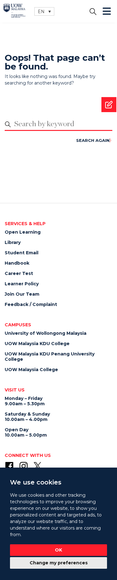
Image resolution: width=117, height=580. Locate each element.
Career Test (19, 273)
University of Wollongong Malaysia (45, 333)
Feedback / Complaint (31, 304)
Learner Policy (22, 284)
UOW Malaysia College (31, 369)
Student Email (21, 253)
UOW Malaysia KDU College (37, 343)
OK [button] (58, 550)
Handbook (17, 263)
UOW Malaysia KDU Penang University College (50, 356)
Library (13, 242)
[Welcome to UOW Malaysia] (14, 10)
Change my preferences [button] (59, 563)
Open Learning (23, 232)
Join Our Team (22, 294)
